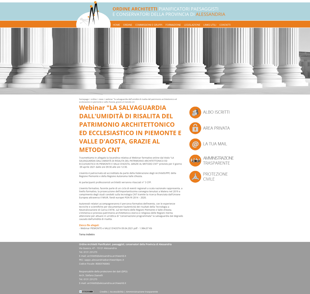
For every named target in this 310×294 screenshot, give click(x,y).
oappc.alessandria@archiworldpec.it (104, 259)
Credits (104, 291)
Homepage (84, 99)
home (116, 24)
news (101, 99)
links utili (209, 24)
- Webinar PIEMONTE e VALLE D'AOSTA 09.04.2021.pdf (108, 228)
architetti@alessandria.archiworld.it (106, 255)
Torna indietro (87, 234)
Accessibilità (117, 291)
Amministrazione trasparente (142, 291)
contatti (225, 24)
